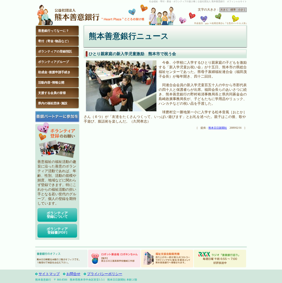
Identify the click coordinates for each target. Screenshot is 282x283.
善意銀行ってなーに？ (53, 30)
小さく (242, 9)
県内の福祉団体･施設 (52, 103)
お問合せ (73, 274)
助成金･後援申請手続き (54, 72)
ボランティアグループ (53, 61)
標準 (233, 9)
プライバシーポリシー (104, 274)
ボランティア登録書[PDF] (57, 230)
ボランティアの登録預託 (55, 51)
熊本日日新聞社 (217, 127)
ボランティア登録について (57, 214)
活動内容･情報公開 (51, 82)
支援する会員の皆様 (52, 93)
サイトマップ (49, 274)
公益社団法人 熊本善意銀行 (68, 14)
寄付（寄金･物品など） (54, 41)
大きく (224, 9)
